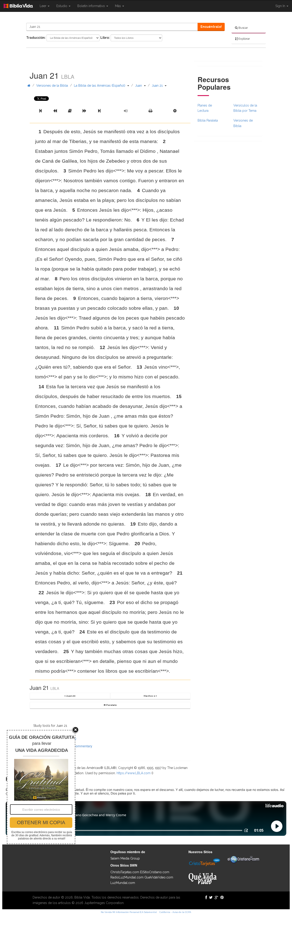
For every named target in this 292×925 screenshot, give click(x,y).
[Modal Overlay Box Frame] (41, 787)
